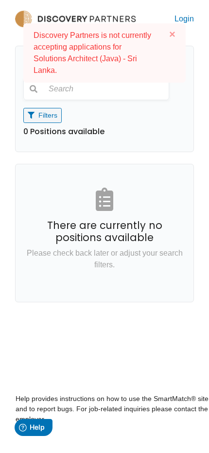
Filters (46, 115)
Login (184, 19)
